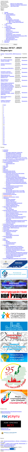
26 (3, 137)
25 (3, 135)
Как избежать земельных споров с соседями (6, 60)
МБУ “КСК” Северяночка (15, 21)
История (8, 16)
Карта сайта (16, 6)
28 (3, 139)
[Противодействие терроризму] (14, 310)
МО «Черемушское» (9, 13)
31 (3, 143)
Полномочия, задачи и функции (13, 34)
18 (3, 127)
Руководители (9, 30)
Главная (6, 12)
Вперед (5, 144)
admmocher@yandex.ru (9, 446)
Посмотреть (24, 60)
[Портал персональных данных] (14, 279)
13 (3, 121)
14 (3, 122)
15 (3, 123)
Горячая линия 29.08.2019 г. (7, 68)
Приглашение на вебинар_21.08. (4, 80)
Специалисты (9, 33)
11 (3, 118)
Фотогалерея (9, 23)
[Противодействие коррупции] (14, 300)
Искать (15, 44)
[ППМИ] (14, 321)
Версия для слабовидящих (16, 3)
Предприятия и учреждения (12, 19)
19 (3, 128)
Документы (7, 40)
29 (3, 140)
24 (3, 134)
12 (3, 119)
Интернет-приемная (15, 4)
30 (3, 142)
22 (3, 132)
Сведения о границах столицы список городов (6, 72)
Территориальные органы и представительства (12, 37)
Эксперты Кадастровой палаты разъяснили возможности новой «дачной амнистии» (7, 92)
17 (3, 125)
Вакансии (8, 29)
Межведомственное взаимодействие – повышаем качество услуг (7, 76)
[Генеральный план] (14, 341)
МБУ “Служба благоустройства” (16, 22)
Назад (4, 104)
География (8, 17)
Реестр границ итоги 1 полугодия (6, 97)
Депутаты (8, 25)
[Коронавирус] (14, 289)
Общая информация (10, 14)
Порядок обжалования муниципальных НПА (16, 35)
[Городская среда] (14, 331)
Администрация (8, 27)
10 (3, 117)
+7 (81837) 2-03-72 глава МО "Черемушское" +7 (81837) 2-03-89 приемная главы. (14, 444)
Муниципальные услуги (11, 39)
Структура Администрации (12, 32)
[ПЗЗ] (14, 352)
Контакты (6, 42)
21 (3, 130)
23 (3, 133)
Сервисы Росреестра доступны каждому (6, 101)
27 (3, 138)
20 (3, 129)
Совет (5, 24)
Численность (9, 18)
